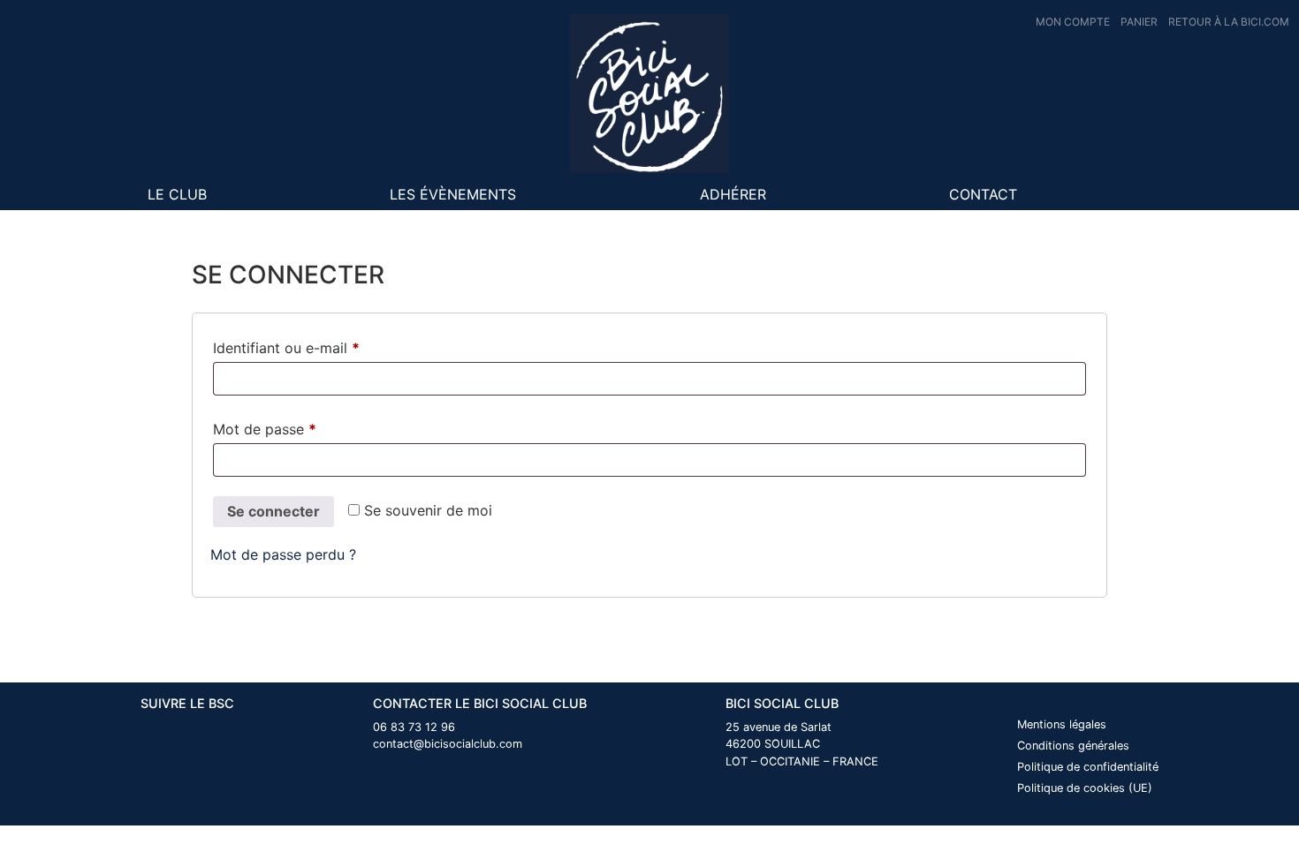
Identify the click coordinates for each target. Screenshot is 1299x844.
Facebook (1089, 194)
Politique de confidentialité (1087, 766)
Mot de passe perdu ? (283, 554)
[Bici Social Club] (649, 93)
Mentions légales (1061, 724)
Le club (177, 194)
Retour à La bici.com (1228, 21)
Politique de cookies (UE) (1084, 788)
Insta (1136, 194)
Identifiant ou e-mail (323, 347)
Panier (1139, 21)
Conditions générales (1073, 745)
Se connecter (273, 511)
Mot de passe (301, 428)
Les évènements (453, 194)
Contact (983, 194)
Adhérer (733, 194)
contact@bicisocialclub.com (447, 743)
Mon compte (1073, 21)
